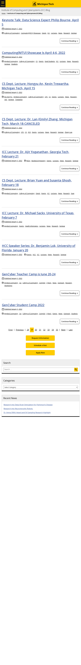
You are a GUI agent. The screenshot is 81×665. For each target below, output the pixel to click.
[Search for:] (38, 369)
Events (41, 61)
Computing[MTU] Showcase (31, 33)
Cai (20, 283)
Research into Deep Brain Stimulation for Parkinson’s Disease (28, 405)
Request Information (40, 338)
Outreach (61, 283)
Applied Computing (11, 61)
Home (3, 13)
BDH (28, 161)
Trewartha (18, 100)
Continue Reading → (69, 41)
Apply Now (40, 352)
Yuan (72, 193)
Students (14, 64)
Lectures (54, 33)
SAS (5, 100)
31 (40, 329)
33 (48, 329)
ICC (48, 33)
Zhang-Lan (68, 132)
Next (63, 329)
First (10, 329)
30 (36, 329)
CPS (46, 97)
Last (71, 329)
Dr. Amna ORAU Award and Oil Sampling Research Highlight (27, 412)
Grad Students (50, 61)
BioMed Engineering (38, 161)
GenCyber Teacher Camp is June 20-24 (28, 274)
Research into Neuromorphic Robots (18, 408)
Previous (20, 329)
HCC (34, 255)
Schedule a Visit (40, 345)
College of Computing (12, 33)
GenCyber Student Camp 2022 (23, 305)
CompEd (42, 283)
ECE (29, 132)
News (60, 33)
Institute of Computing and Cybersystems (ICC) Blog (25, 10)
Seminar (74, 33)
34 (53, 329)
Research (66, 33)
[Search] (76, 369)
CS (37, 61)
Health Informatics (31, 226)
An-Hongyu (8, 97)
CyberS (48, 283)
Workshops (8, 286)
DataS (44, 33)
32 (44, 329)
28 (28, 329)
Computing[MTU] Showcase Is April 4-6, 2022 (33, 53)
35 (57, 329)
